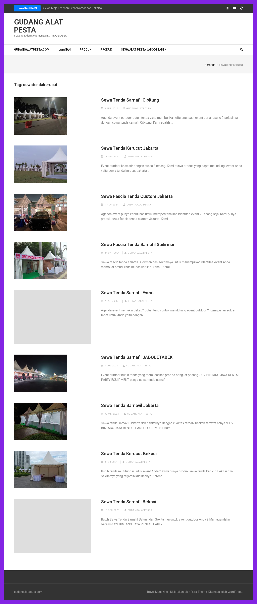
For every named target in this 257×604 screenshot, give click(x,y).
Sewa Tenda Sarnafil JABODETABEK (136, 357)
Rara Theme (199, 592)
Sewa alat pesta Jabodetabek (143, 49)
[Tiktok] (241, 8)
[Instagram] (227, 8)
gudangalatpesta (138, 108)
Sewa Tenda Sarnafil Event (127, 292)
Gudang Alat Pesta (38, 26)
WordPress (235, 592)
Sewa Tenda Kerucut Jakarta (129, 148)
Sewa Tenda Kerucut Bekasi (129, 453)
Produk (106, 49)
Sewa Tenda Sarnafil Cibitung (130, 100)
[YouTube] (234, 8)
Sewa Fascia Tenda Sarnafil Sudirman (138, 244)
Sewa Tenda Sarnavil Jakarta (130, 405)
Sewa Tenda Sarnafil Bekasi (128, 501)
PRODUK (85, 49)
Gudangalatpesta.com (31, 49)
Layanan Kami (27, 8)
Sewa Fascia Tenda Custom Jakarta (137, 196)
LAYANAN (64, 49)
